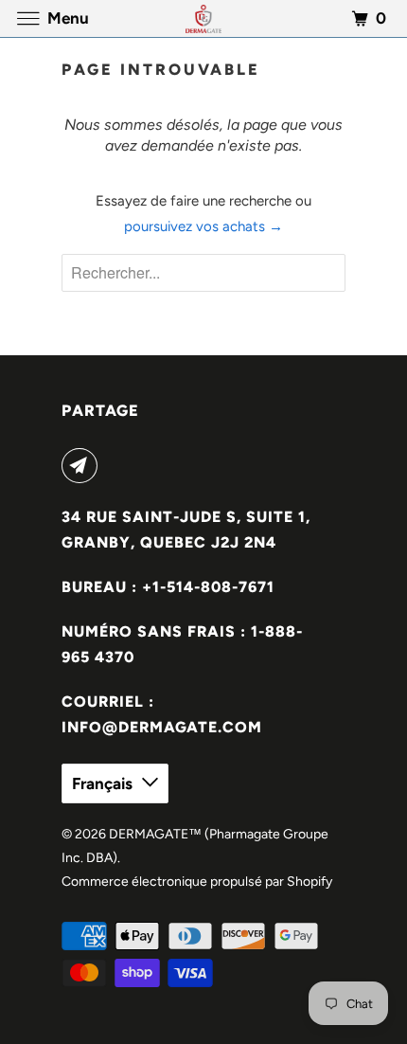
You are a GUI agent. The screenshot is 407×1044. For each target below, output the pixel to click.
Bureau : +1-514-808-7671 (168, 587)
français (102, 783)
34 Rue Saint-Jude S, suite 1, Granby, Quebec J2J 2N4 (186, 529)
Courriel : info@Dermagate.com (162, 714)
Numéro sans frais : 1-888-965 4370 (182, 644)
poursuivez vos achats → (203, 226)
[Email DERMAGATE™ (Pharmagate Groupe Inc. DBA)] (83, 465)
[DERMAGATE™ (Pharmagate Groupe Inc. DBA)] (204, 18)
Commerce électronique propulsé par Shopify (197, 881)
